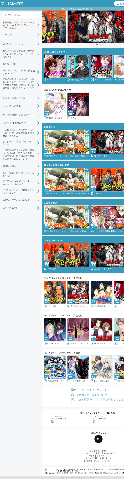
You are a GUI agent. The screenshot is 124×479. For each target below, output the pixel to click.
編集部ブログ (109, 453)
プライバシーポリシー (103, 460)
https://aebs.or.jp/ (110, 473)
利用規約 (88, 460)
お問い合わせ (105, 458)
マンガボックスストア (98, 455)
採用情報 (103, 450)
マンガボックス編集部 (91, 453)
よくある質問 (91, 458)
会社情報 (94, 450)
